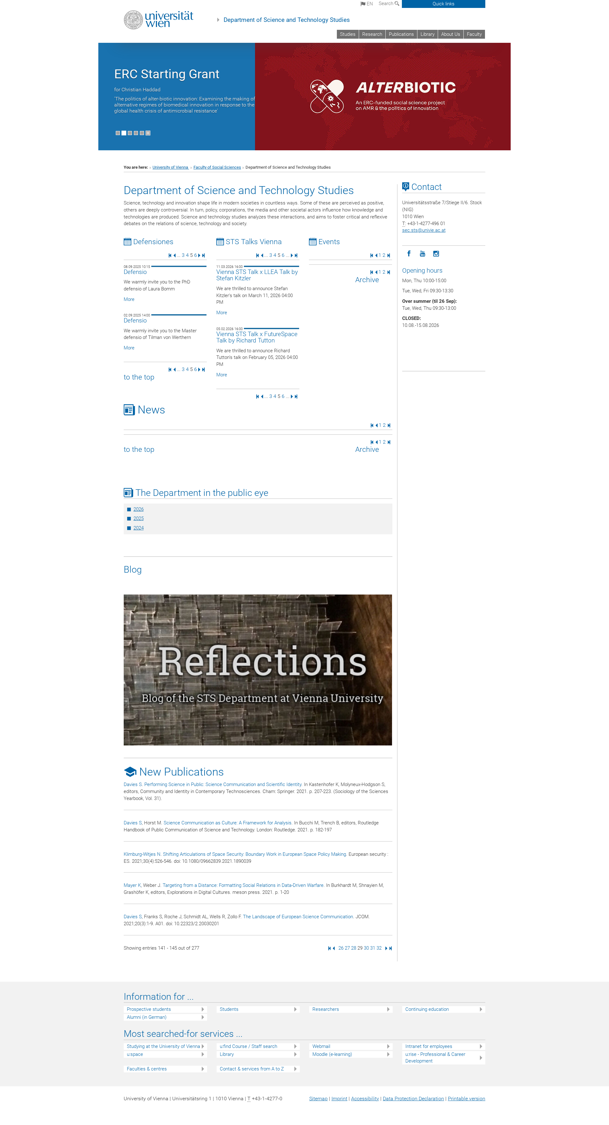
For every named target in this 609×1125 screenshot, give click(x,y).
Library (428, 34)
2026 (139, 509)
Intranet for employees (428, 1046)
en (369, 4)
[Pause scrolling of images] (148, 133)
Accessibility (365, 1099)
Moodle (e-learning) (332, 1054)
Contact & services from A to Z (252, 1069)
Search (387, 3)
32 (379, 948)
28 (353, 948)
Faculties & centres (147, 1069)
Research (372, 34)
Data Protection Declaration (413, 1099)
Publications (401, 34)
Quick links (444, 4)
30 (366, 948)
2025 (139, 518)
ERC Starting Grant (166, 74)
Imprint (339, 1099)
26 (341, 948)
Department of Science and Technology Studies (287, 19)
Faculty (474, 34)
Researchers (325, 1009)
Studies (348, 34)
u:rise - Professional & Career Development (435, 1057)
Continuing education (427, 1009)
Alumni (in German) (147, 1017)
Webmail (321, 1046)
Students (229, 1009)
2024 (139, 528)
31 (372, 948)
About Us (450, 34)
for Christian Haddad (137, 90)
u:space (135, 1054)
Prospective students (149, 1009)
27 (347, 948)
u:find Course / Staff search (248, 1046)
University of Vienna (171, 167)
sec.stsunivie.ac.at (424, 230)
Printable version (466, 1099)
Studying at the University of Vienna (163, 1046)
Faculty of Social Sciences (217, 167)
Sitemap (318, 1099)
